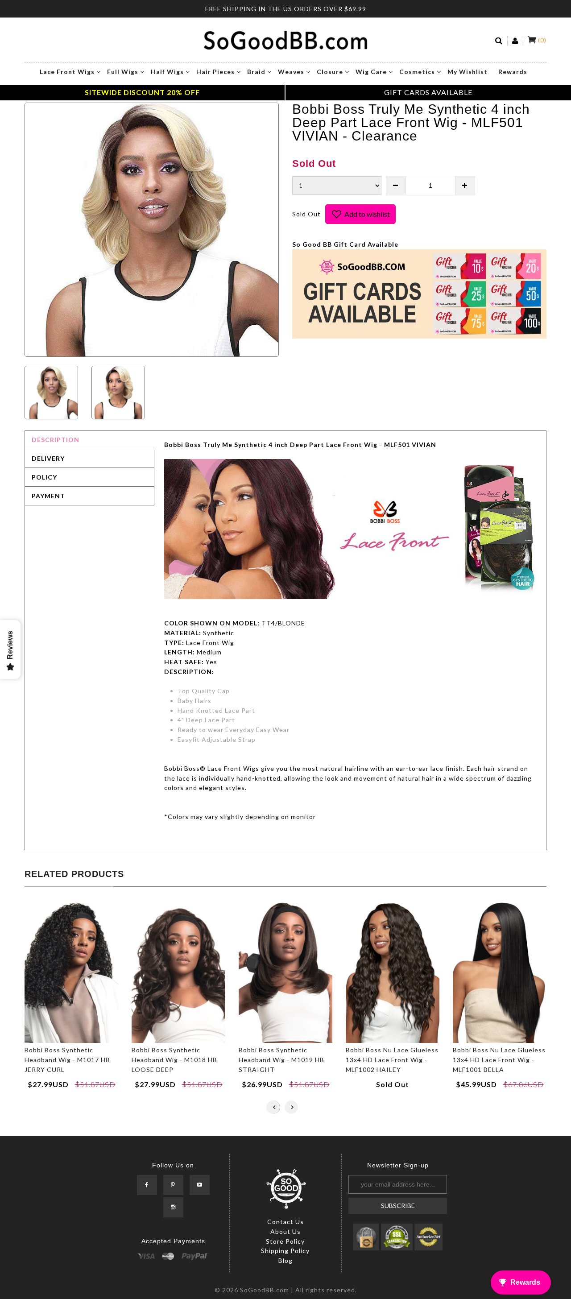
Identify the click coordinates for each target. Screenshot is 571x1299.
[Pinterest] (173, 1185)
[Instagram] (173, 1207)
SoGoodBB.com (264, 1290)
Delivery (48, 458)
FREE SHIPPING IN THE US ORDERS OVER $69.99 (285, 8)
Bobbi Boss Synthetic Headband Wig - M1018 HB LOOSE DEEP (174, 1059)
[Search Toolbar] (499, 41)
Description (55, 439)
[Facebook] (147, 1185)
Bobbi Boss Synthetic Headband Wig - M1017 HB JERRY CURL (67, 1059)
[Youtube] (199, 1185)
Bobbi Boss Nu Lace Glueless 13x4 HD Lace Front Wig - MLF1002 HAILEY (392, 1059)
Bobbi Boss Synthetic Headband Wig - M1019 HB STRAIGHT (281, 1059)
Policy (44, 477)
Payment (48, 496)
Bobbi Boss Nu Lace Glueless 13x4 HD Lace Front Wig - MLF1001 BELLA (499, 1059)
